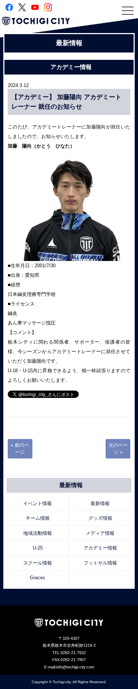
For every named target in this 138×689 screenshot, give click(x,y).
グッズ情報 (100, 518)
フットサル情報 (100, 563)
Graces (37, 577)
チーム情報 (38, 518)
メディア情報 (100, 533)
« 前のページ (20, 448)
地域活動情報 (37, 533)
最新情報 (100, 503)
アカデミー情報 (100, 548)
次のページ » (118, 448)
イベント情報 (37, 503)
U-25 (38, 548)
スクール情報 (37, 563)
